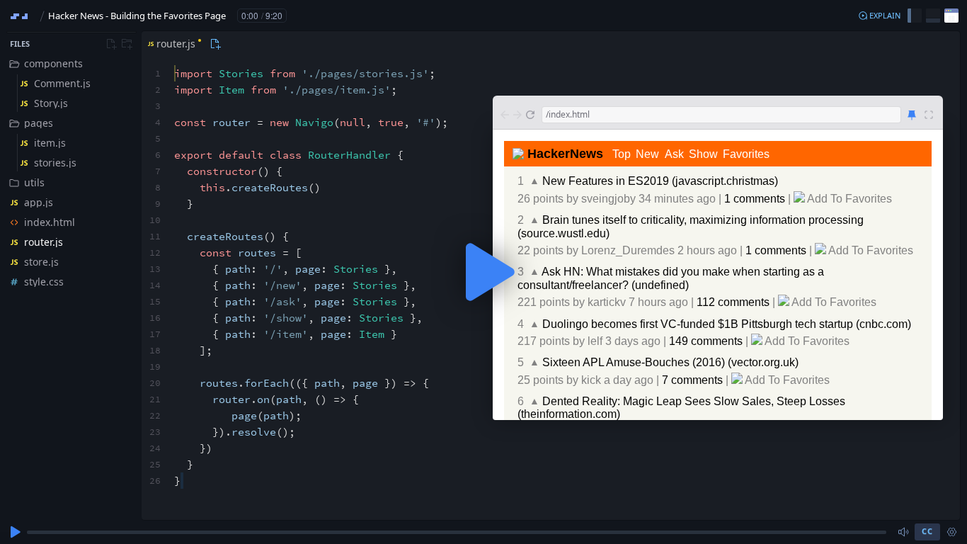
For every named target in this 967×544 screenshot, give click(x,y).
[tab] (173, 44)
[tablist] (182, 44)
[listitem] (71, 64)
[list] (71, 173)
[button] (879, 15)
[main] (483, 272)
